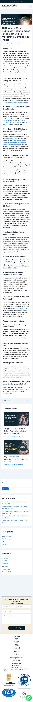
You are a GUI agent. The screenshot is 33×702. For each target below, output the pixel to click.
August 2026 (5, 558)
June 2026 (5, 563)
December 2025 (6, 572)
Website (4, 544)
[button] (30, 6)
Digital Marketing (8, 436)
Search (4, 482)
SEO (3, 541)
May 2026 (5, 566)
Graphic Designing (7, 539)
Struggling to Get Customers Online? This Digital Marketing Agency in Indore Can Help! (15, 431)
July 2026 (5, 561)
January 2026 (6, 569)
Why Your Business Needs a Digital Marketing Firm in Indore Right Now (15, 459)
